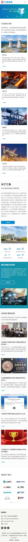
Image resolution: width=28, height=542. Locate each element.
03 (17, 16)
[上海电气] (7, 482)
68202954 (16, 518)
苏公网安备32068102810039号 (16, 535)
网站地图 (17, 540)
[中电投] (21, 498)
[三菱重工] (7, 487)
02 (10, 16)
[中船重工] (21, 482)
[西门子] (7, 492)
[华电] (21, 492)
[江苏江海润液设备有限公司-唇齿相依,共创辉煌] (6, 2)
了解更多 (8, 222)
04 (20, 16)
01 (7, 16)
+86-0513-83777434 (8, 518)
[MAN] (7, 498)
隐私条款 (11, 540)
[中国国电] (21, 487)
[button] (12, 502)
